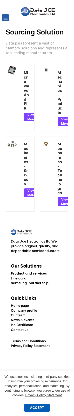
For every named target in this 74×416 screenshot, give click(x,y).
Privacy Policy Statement (30, 346)
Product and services (29, 273)
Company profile (24, 310)
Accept (37, 407)
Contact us (19, 330)
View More (31, 117)
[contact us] (37, 357)
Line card (18, 278)
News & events (22, 320)
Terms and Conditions (28, 341)
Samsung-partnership (30, 283)
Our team (18, 315)
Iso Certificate (22, 325)
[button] (5, 17)
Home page (20, 305)
